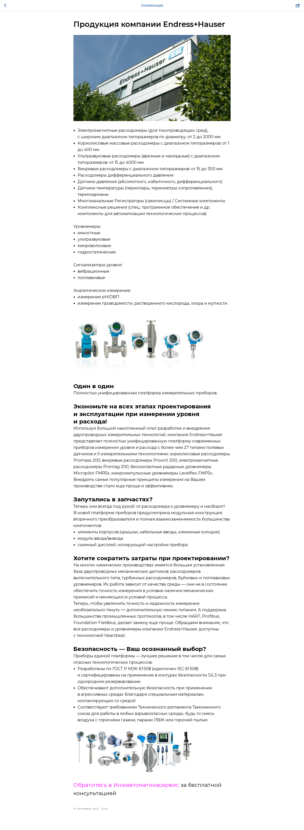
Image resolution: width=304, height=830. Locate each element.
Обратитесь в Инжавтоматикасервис (126, 785)
